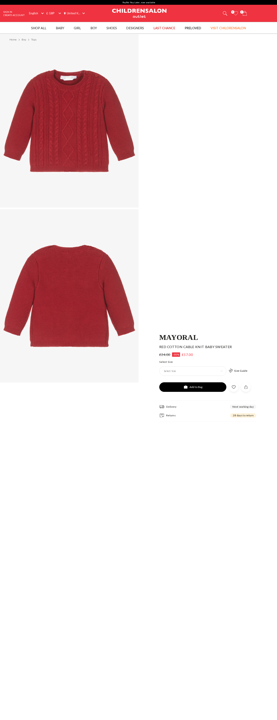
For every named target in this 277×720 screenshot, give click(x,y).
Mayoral (178, 337)
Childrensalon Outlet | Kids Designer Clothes (139, 12)
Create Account (14, 15)
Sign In (7, 11)
